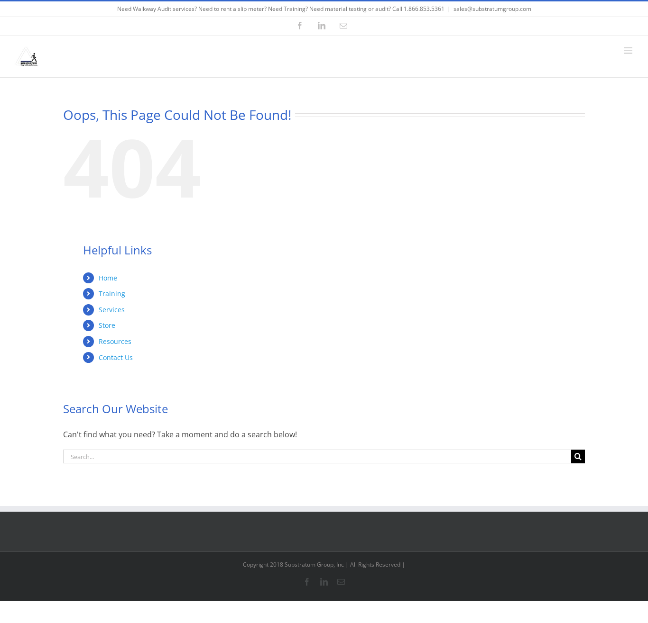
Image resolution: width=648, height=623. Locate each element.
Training (112, 293)
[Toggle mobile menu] (629, 50)
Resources (115, 341)
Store (107, 325)
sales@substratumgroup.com (492, 9)
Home (108, 277)
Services (112, 309)
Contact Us (116, 357)
